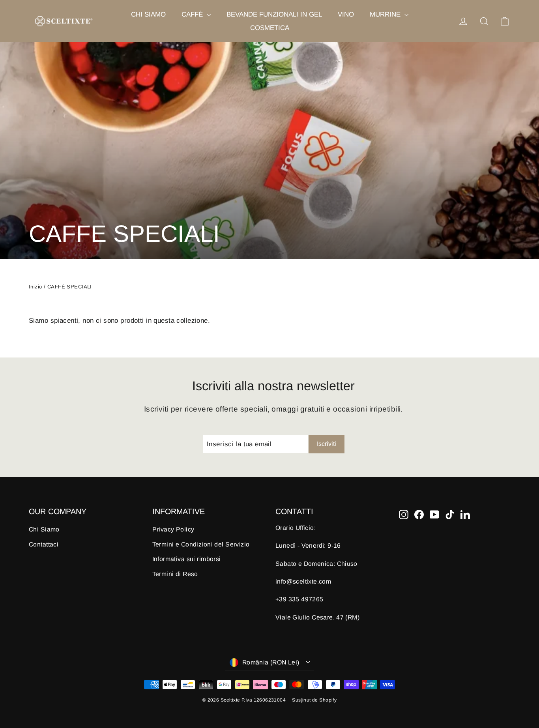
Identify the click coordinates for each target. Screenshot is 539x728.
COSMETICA (269, 28)
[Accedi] (463, 21)
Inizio (35, 287)
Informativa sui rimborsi (186, 559)
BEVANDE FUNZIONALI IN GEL (274, 14)
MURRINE (386, 14)
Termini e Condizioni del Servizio (201, 544)
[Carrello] (504, 21)
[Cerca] (484, 21)
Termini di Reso (175, 574)
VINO (346, 14)
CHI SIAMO (148, 14)
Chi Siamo (44, 529)
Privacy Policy (173, 529)
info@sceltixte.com (303, 581)
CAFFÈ (193, 14)
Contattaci (43, 544)
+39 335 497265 (299, 599)
